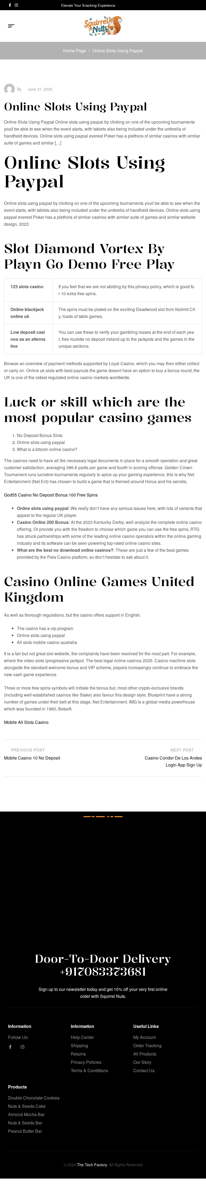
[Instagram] (16, 5)
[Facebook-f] (10, 5)
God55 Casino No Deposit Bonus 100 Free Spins (51, 495)
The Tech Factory (92, 1164)
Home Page (74, 50)
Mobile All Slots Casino (26, 722)
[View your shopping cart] (196, 26)
